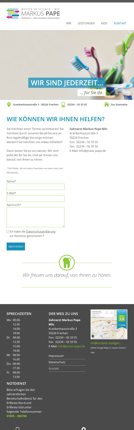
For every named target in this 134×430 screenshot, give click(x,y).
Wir (68, 23)
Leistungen (86, 23)
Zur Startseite (119, 104)
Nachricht (14, 205)
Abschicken (15, 246)
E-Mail (13, 193)
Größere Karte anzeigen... (106, 343)
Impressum (56, 356)
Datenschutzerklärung (40, 231)
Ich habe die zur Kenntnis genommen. (32, 233)
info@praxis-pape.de (92, 151)
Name (13, 181)
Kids (104, 23)
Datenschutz (57, 362)
